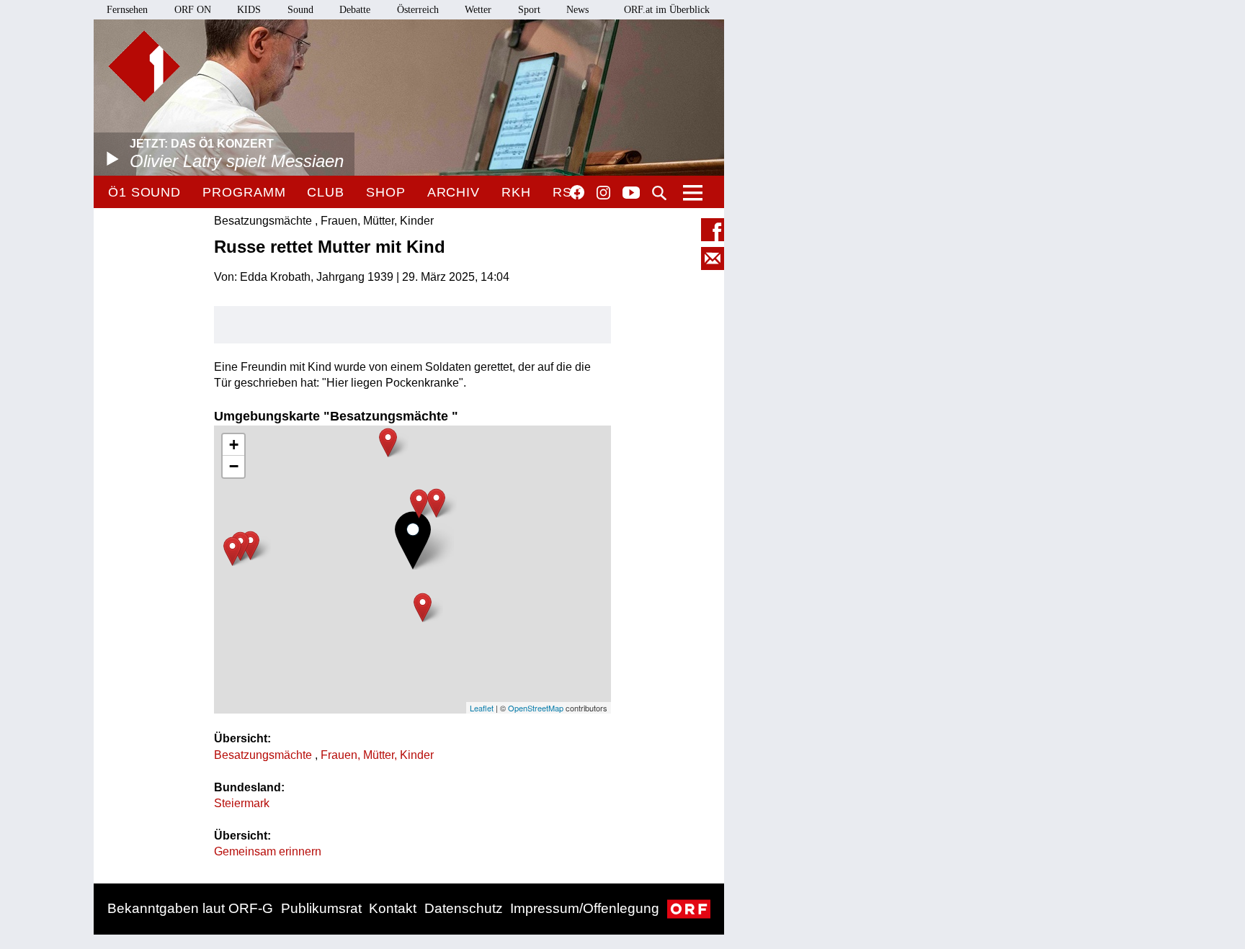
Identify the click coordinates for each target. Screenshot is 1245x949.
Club (325, 192)
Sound (300, 9)
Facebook (577, 192)
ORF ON (192, 9)
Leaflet (482, 708)
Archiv (453, 192)
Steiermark (241, 803)
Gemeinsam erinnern (267, 851)
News (577, 9)
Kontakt (392, 908)
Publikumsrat (321, 908)
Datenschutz (463, 908)
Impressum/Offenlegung (584, 908)
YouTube (631, 193)
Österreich (418, 9)
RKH (516, 192)
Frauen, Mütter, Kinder (377, 755)
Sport (529, 9)
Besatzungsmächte (264, 755)
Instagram (603, 193)
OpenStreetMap (535, 708)
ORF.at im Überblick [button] (667, 9)
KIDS (249, 9)
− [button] (233, 466)
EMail (712, 258)
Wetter (478, 9)
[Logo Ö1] (144, 66)
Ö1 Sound (144, 192)
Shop (386, 192)
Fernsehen (127, 9)
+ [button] (233, 445)
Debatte (354, 9)
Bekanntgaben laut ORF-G (190, 908)
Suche (659, 193)
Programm (243, 192)
